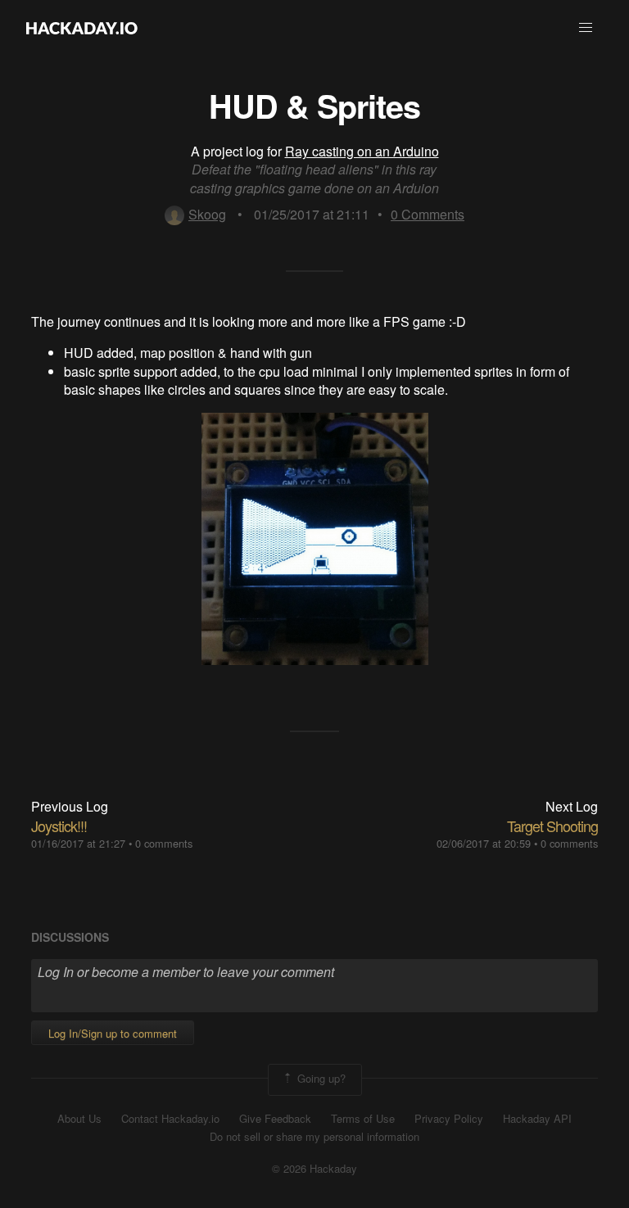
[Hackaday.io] (82, 28)
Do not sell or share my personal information (314, 1136)
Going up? (320, 1078)
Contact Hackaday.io (170, 1118)
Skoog (207, 214)
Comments (427, 214)
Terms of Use (363, 1118)
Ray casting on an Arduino (362, 151)
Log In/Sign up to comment (112, 1033)
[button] (585, 28)
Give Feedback (275, 1118)
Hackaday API (537, 1118)
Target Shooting (552, 825)
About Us (79, 1118)
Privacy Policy (448, 1118)
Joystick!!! (59, 825)
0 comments (163, 843)
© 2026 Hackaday (314, 1168)
